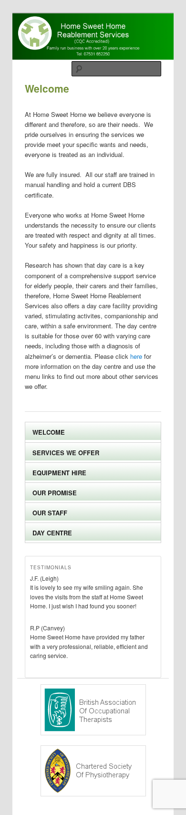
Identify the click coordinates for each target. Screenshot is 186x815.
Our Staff (49, 512)
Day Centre (52, 532)
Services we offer (65, 452)
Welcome (48, 432)
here (136, 356)
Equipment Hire (59, 472)
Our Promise (54, 492)
